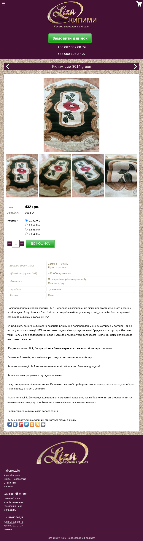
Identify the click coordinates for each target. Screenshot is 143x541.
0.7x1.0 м (34, 220)
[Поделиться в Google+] (21, 424)
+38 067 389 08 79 (72, 47)
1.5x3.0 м (34, 229)
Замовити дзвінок (70, 38)
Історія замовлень (13, 502)
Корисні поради (12, 475)
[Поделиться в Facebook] (9, 424)
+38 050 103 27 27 (72, 54)
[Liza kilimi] (71, 12)
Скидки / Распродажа (15, 479)
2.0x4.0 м (34, 234)
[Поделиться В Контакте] (15, 424)
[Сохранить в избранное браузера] (37, 424)
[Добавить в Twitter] (26, 424)
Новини (8, 529)
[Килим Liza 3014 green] (22, 175)
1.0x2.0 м (34, 225)
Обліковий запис (12, 498)
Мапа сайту (10, 510)
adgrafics (90, 538)
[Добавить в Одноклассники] (32, 424)
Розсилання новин (13, 506)
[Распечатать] (43, 424)
